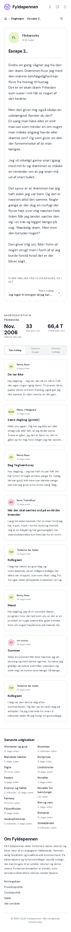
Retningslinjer (12, 881)
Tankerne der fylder (28, 550)
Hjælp (7, 898)
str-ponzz (22, 640)
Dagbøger (17, 18)
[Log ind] (50, 7)
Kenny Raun (23, 364)
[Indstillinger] (57, 7)
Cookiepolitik (12, 892)
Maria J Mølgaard (26, 409)
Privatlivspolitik (13, 887)
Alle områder (12, 903)
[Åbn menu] (65, 7)
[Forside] (5, 18)
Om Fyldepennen (21, 839)
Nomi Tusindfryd (26, 500)
